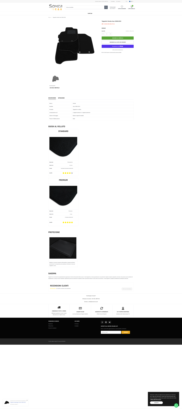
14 (103, 52)
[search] (106, 7)
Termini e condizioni (52, 328)
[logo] (55, 7)
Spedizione (50, 323)
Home (49, 17)
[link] (55, 79)
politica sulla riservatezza (155, 399)
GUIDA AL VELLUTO (130, 31)
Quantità (103, 31)
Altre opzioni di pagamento (117, 49)
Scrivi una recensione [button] (127, 288)
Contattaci (113, 1)
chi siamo (118, 1)
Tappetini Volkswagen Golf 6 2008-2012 (18, 402)
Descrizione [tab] (52, 98)
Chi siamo (77, 323)
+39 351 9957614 (54, 88)
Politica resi (50, 325)
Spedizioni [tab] (61, 98)
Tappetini (90, 13)
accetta (156, 403)
